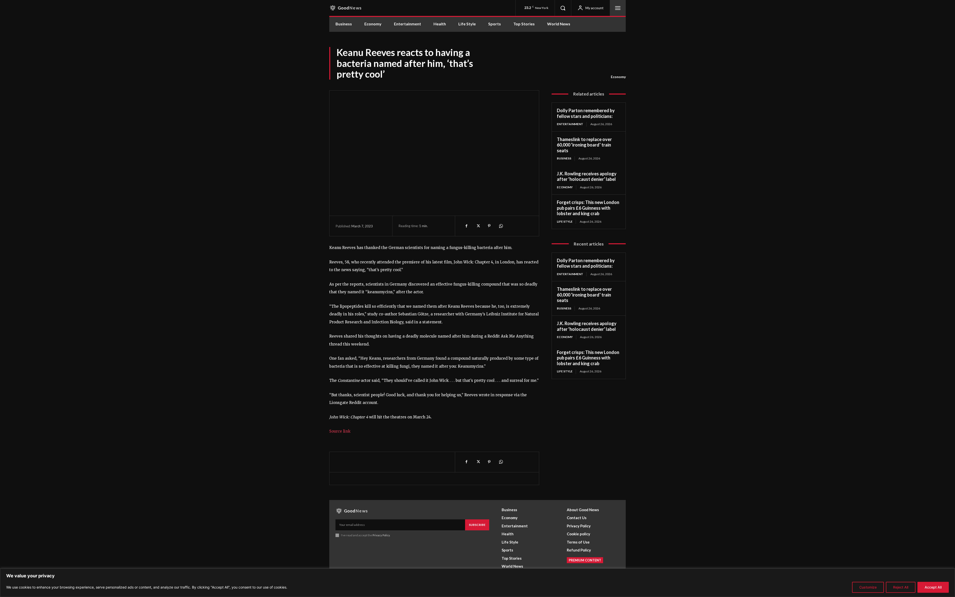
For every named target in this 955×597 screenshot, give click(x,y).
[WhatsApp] (501, 226)
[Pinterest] (489, 226)
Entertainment (570, 124)
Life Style (565, 221)
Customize (868, 587)
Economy (618, 77)
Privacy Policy (381, 535)
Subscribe (477, 525)
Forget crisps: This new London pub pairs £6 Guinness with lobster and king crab (588, 207)
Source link (339, 431)
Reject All (900, 587)
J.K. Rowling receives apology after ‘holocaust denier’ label (587, 176)
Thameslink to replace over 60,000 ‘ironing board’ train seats (584, 145)
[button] (563, 8)
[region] (477, 582)
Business (564, 158)
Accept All (933, 587)
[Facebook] (466, 226)
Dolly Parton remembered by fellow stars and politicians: (586, 113)
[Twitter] (478, 226)
